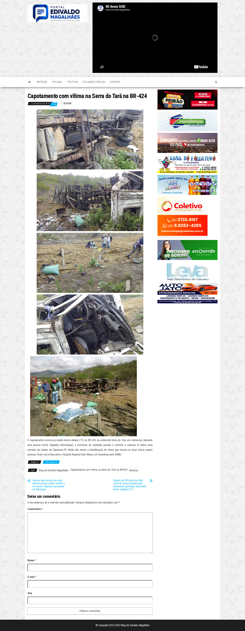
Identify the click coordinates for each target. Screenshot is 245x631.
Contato (115, 82)
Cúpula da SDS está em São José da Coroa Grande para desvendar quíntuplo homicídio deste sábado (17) (129, 485)
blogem (67, 103)
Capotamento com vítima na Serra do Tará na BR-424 (98, 469)
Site (30, 593)
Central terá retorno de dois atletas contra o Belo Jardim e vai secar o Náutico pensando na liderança (48, 485)
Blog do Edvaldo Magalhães (53, 470)
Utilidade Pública (94, 82)
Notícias (42, 82)
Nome (32, 560)
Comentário (35, 509)
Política (72, 82)
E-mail (32, 576)
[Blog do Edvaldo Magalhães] (29, 82)
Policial (57, 82)
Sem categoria (51, 462)
